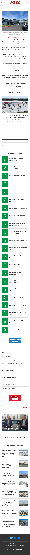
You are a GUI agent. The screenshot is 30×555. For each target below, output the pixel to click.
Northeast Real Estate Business (9, 377)
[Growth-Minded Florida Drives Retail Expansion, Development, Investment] (23, 484)
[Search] (27, 2)
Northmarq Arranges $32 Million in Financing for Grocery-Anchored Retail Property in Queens (8, 503)
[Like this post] (11, 70)
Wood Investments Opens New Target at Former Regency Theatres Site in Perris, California (9, 474)
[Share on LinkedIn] (16, 70)
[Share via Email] (18, 70)
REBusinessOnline (6, 353)
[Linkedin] (15, 538)
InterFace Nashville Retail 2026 (17, 305)
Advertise (15, 545)
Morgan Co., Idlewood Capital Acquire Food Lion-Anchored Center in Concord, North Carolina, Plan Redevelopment (9, 464)
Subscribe (15, 543)
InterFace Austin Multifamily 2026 (18, 240)
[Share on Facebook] (13, 70)
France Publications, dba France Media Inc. (16, 549)
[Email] (18, 538)
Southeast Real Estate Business (9, 381)
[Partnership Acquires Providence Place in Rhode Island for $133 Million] (23, 494)
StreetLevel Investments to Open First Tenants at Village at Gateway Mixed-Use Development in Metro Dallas (9, 453)
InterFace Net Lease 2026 (16, 297)
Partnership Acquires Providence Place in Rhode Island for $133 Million (9, 493)
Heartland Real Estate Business (9, 374)
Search (25, 407)
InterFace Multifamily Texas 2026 (18, 208)
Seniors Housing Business (8, 370)
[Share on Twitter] (15, 70)
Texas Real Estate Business (8, 384)
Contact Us (21, 545)
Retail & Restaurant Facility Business (10, 360)
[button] (3, 108)
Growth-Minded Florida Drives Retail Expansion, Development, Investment (9, 483)
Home (5, 543)
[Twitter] (11, 538)
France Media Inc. (15, 547)
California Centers (6, 356)
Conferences (9, 545)
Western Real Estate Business (8, 388)
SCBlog (20, 543)
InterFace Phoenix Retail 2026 (17, 184)
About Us (10, 543)
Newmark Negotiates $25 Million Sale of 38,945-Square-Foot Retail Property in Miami (9, 513)
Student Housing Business (8, 367)
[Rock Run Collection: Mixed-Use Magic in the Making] (15, 422)
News (25, 543)
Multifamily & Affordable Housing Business (12, 363)
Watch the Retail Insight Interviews (15, 437)
